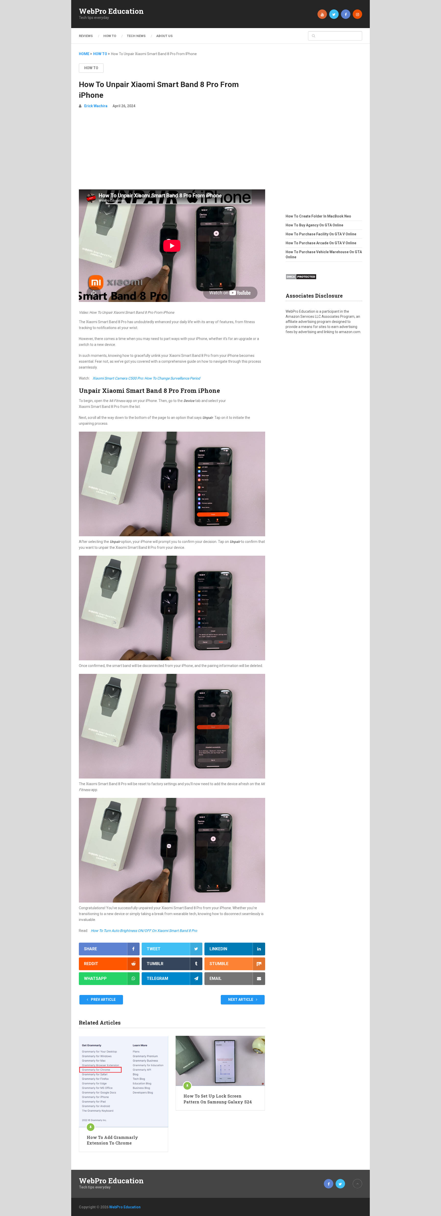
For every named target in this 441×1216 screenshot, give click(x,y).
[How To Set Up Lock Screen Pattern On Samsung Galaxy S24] (220, 1061)
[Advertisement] (172, 151)
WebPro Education (111, 11)
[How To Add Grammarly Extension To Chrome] (123, 1081)
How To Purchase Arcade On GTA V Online (321, 243)
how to (91, 68)
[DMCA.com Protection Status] (301, 281)
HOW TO (109, 36)
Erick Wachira (95, 106)
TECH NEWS (136, 36)
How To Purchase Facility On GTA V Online (321, 234)
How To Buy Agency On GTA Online (314, 225)
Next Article (241, 1000)
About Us (164, 36)
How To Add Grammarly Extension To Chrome (112, 1140)
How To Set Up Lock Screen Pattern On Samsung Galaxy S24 (217, 1098)
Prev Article (103, 1000)
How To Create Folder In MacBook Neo (318, 216)
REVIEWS (86, 36)
